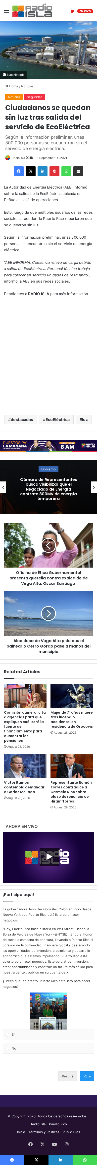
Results (67, 1076)
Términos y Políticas (44, 1132)
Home (13, 86)
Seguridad (35, 97)
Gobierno (48, 474)
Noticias (27, 86)
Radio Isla (18, 158)
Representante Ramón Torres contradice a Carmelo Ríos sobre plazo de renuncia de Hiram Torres (71, 792)
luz (85, 419)
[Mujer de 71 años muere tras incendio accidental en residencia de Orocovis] (71, 695)
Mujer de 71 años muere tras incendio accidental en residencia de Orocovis (71, 719)
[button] (48, 1011)
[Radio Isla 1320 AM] (32, 10)
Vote (87, 1076)
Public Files (71, 1132)
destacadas (22, 419)
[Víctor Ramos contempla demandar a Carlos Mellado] (25, 766)
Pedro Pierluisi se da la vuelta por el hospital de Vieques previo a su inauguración (48, 489)
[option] (48, 487)
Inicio (21, 1132)
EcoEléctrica (58, 419)
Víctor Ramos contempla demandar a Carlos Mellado (24, 787)
